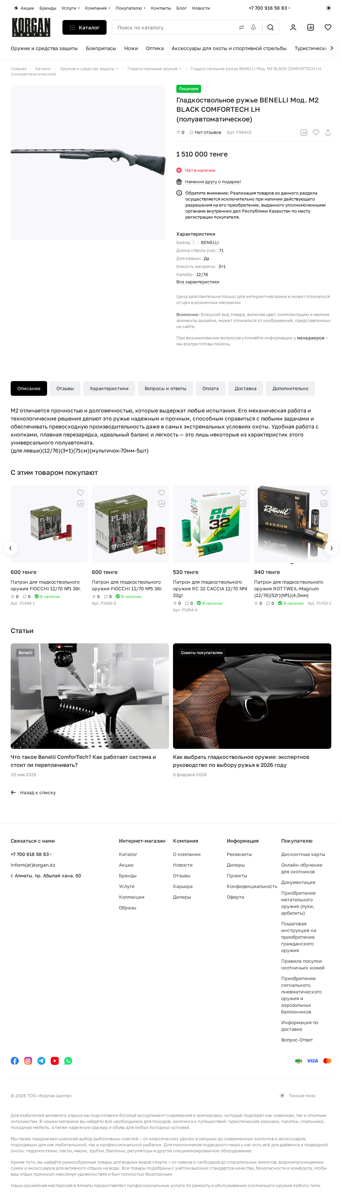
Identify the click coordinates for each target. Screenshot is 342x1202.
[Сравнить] (304, 132)
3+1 (221, 266)
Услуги (127, 886)
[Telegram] (41, 1061)
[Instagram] (28, 1061)
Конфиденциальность (252, 886)
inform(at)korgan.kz (33, 865)
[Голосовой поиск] (254, 27)
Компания (185, 841)
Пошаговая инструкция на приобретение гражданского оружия (298, 937)
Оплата (210, 388)
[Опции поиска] (240, 27)
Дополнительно (290, 388)
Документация (298, 882)
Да (206, 258)
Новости (183, 865)
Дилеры (182, 897)
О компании (187, 854)
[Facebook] (15, 1061)
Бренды (128, 875)
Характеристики (109, 388)
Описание (28, 388)
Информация (243, 841)
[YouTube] (55, 1061)
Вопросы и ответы (165, 388)
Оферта (235, 897)
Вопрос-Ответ (297, 1039)
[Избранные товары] (328, 27)
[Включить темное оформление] (328, 8)
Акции (126, 865)
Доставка (245, 388)
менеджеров (310, 337)
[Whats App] (68, 1061)
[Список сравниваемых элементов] (310, 27)
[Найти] (270, 27)
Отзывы (65, 388)
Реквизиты (239, 854)
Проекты (237, 875)
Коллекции (132, 897)
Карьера (183, 886)
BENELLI (210, 242)
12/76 (202, 274)
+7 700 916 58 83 (268, 8)
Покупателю (297, 841)
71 (221, 250)
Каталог (128, 854)
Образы (127, 907)
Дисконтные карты (303, 854)
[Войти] (293, 27)
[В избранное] (316, 132)
